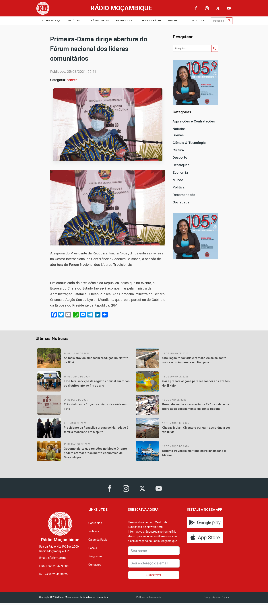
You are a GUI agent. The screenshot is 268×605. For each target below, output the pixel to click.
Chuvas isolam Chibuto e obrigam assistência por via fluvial (196, 430)
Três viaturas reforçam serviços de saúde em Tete (95, 407)
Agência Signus (220, 597)
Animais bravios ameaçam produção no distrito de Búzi (96, 360)
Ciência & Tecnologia (189, 143)
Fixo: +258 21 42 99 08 (54, 566)
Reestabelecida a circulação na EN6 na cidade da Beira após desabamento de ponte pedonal (195, 407)
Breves (72, 80)
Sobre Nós (95, 523)
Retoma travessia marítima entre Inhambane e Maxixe (194, 453)
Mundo (178, 180)
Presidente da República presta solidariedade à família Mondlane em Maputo (96, 430)
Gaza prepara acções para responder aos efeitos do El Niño (196, 383)
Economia (180, 172)
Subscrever (153, 574)
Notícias (73, 20)
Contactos (196, 20)
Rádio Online (100, 20)
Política (179, 187)
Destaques (181, 165)
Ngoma (173, 20)
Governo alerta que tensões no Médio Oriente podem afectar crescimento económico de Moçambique (95, 453)
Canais (92, 548)
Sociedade (181, 202)
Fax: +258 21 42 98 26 (53, 574)
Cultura (178, 150)
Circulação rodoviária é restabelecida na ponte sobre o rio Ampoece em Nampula (194, 360)
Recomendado (184, 195)
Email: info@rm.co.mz (52, 557)
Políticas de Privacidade (148, 597)
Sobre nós (49, 20)
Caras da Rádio (150, 20)
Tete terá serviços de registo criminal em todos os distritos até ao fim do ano (97, 383)
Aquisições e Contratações (194, 121)
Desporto (180, 157)
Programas (124, 20)
